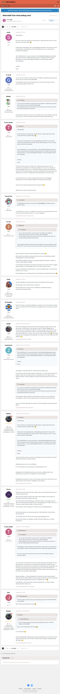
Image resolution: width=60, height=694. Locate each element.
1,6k (9, 209)
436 (9, 234)
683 (9, 336)
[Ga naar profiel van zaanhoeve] (8, 350)
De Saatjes (8, 302)
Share (45, 20)
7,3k (9, 426)
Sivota (8, 489)
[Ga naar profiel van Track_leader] (8, 127)
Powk (8, 279)
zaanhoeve (8, 345)
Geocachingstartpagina (41, 516)
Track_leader (8, 122)
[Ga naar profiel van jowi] (8, 597)
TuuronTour (8, 196)
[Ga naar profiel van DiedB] (8, 329)
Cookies (39, 688)
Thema (20, 688)
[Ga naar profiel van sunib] (4, 20)
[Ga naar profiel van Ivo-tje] (8, 227)
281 (9, 358)
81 (9, 87)
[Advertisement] (30, 675)
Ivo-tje (8, 221)
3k (9, 502)
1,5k (9, 135)
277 (9, 292)
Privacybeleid (27, 688)
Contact (34, 688)
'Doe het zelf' (50, 282)
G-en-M (8, 75)
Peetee (8, 413)
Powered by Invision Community (30, 691)
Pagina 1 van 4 (24, 26)
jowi (8, 592)
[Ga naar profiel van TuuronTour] (8, 201)
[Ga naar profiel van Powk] (8, 284)
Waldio (8, 96)
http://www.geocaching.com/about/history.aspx (29, 567)
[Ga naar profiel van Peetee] (8, 418)
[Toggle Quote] (18, 100)
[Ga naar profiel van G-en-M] (8, 80)
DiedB (8, 324)
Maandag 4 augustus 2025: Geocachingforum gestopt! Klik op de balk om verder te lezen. (30, 10)
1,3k (9, 109)
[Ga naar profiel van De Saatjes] (8, 307)
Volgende (13, 26)
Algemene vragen (17, 21)
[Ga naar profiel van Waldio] (8, 101)
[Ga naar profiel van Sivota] (8, 494)
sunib (8, 32)
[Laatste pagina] (18, 27)
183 (9, 315)
